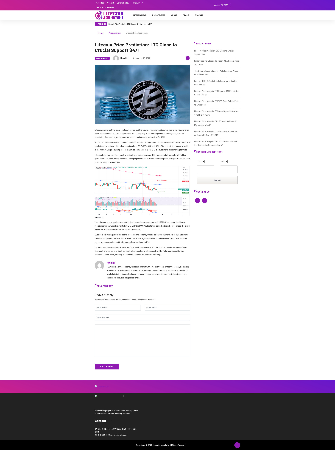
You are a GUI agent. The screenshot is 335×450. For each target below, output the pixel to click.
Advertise (100, 3)
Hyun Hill (124, 58)
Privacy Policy (137, 3)
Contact (110, 3)
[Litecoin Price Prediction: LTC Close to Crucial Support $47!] (234, 5)
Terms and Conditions (105, 7)
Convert (217, 180)
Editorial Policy (123, 3)
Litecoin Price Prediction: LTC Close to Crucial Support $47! (130, 24)
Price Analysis (115, 33)
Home (100, 33)
